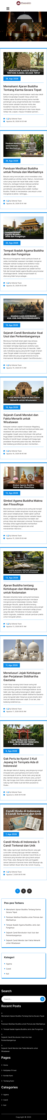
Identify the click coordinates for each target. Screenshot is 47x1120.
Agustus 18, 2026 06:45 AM (16, 454)
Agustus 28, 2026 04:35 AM (16, 121)
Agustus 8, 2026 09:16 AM (15, 795)
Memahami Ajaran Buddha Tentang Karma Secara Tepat (22, 88)
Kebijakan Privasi (10, 1070)
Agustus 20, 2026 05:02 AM (16, 286)
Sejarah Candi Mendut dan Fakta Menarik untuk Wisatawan (20, 418)
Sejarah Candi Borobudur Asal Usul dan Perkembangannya (23, 334)
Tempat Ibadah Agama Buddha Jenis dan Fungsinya (23, 252)
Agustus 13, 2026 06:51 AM (16, 626)
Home (5, 1065)
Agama (9, 964)
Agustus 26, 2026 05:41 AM (16, 203)
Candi (8, 969)
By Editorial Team (15, 119)
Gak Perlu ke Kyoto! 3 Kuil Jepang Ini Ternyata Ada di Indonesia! (20, 762)
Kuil (7, 974)
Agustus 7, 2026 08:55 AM (15, 874)
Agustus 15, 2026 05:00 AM (16, 538)
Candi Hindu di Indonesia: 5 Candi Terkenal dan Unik (21, 843)
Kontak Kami (8, 1076)
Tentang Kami (8, 1081)
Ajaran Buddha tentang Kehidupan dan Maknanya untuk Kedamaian (20, 589)
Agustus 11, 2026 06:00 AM (16, 711)
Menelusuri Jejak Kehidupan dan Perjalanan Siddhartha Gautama (22, 676)
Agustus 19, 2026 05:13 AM (16, 368)
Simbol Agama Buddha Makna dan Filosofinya (22, 502)
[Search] (42, 999)
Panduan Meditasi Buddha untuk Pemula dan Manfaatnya (23, 170)
